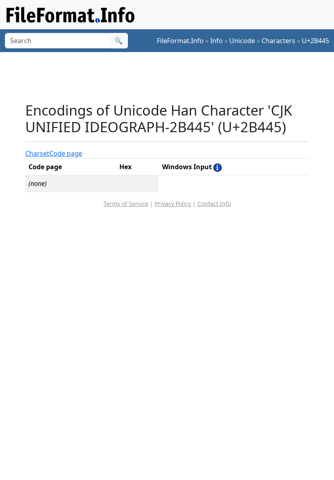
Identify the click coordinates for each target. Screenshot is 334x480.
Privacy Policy (173, 203)
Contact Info (214, 203)
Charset (37, 153)
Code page (65, 153)
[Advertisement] (173, 77)
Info (216, 40)
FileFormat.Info (180, 40)
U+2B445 (315, 40)
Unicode (242, 40)
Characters (278, 40)
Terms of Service (125, 203)
